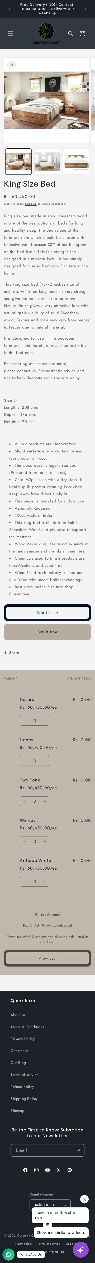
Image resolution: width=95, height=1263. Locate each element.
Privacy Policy (23, 1038)
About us (18, 1015)
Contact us (19, 1050)
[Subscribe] (78, 1150)
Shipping (31, 204)
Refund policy (22, 1086)
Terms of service (25, 1074)
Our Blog (18, 1062)
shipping (61, 936)
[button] (10, 33)
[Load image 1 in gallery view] (18, 162)
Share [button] (14, 652)
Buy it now (47, 632)
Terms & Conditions (27, 1027)
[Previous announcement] (10, 9)
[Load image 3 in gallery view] (76, 162)
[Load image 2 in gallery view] (47, 162)
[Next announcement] (85, 9)
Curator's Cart (27, 1235)
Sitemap (17, 1110)
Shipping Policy (24, 1098)
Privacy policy (22, 1244)
